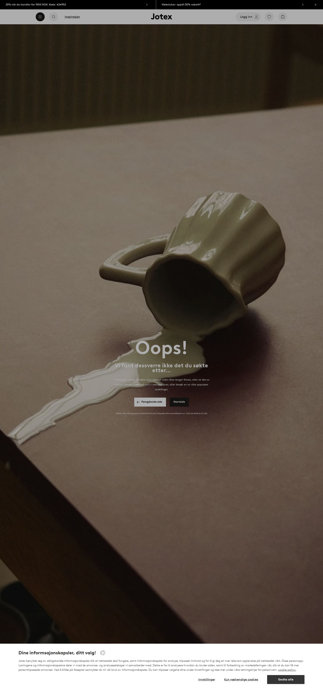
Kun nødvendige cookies (241, 679)
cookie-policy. (287, 670)
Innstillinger (206, 679)
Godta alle (285, 679)
